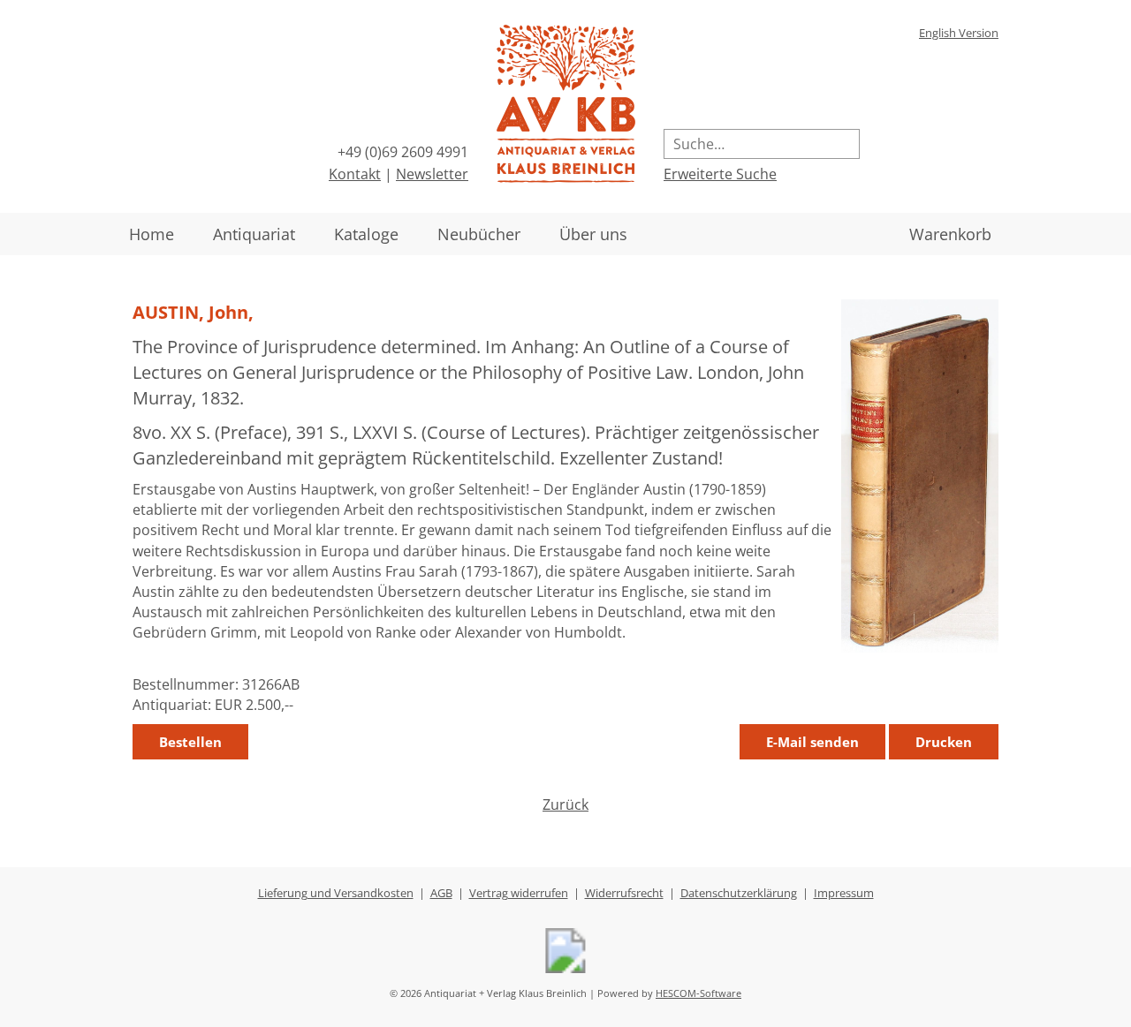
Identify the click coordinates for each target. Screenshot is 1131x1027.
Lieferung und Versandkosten (336, 893)
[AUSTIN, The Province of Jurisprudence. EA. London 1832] (919, 647)
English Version (958, 33)
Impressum (844, 893)
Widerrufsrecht (624, 893)
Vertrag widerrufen (518, 893)
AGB (441, 893)
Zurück (565, 804)
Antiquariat (254, 234)
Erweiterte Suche (720, 174)
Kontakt (355, 174)
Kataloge (366, 234)
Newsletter (432, 174)
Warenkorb (950, 234)
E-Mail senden (812, 742)
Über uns (593, 234)
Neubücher (478, 234)
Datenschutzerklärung (738, 893)
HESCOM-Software (698, 993)
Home (151, 234)
